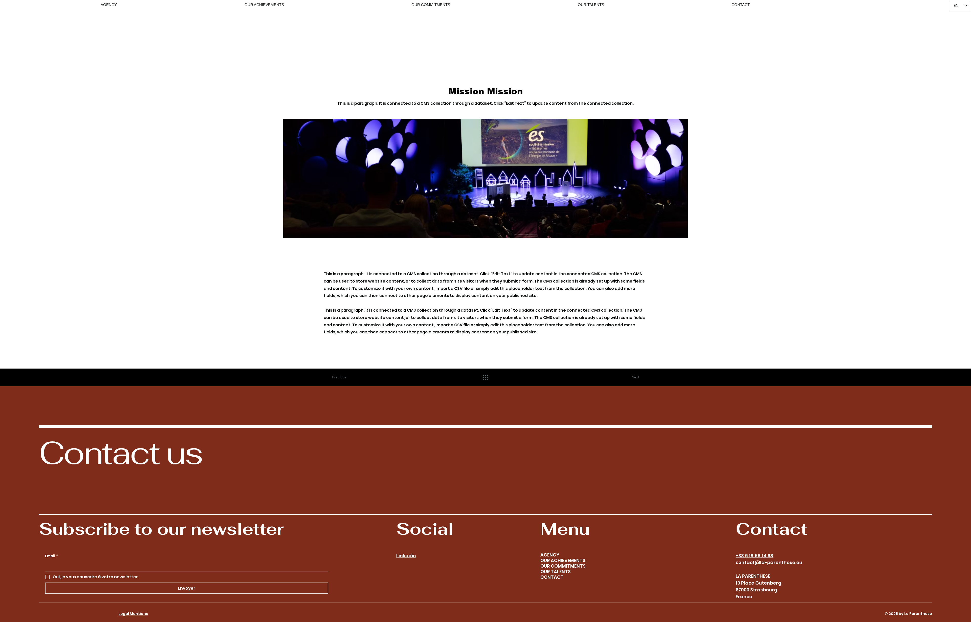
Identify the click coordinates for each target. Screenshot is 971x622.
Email (51, 556)
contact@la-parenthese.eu (769, 562)
